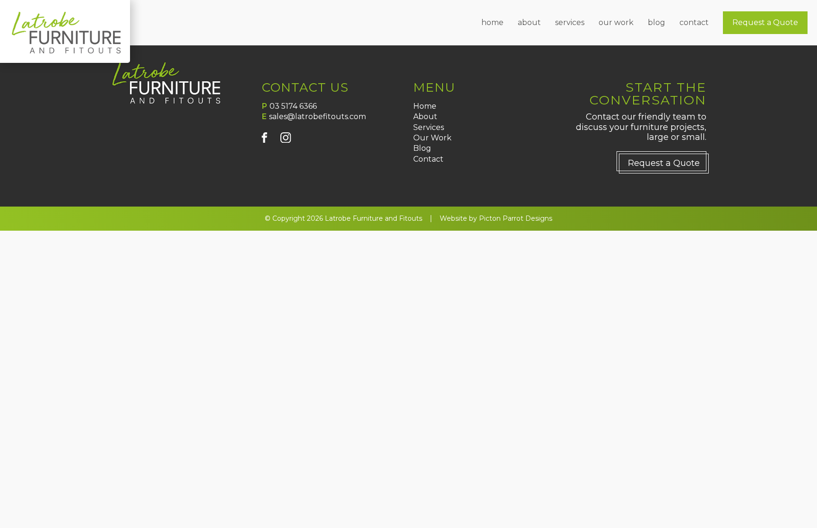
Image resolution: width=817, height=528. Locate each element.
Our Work (616, 22)
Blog (656, 22)
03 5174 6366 (293, 106)
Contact (694, 22)
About (529, 22)
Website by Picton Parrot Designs (496, 218)
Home (492, 22)
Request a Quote (765, 22)
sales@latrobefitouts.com (317, 116)
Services (569, 22)
